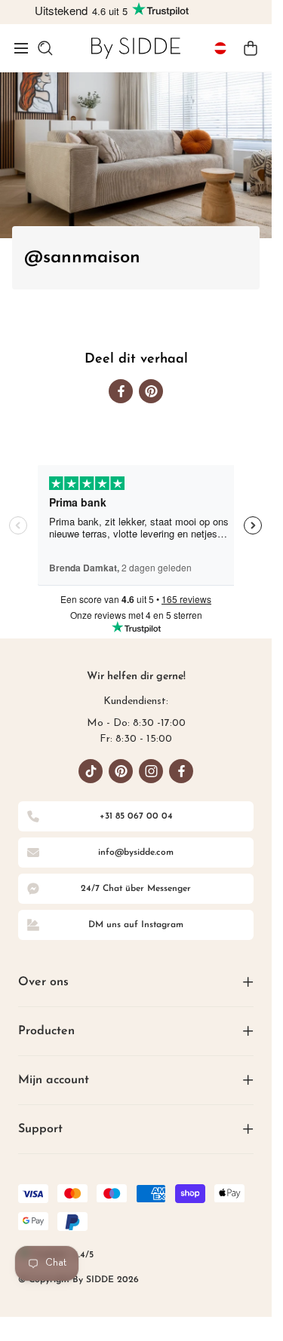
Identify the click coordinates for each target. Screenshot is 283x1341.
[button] (21, 48)
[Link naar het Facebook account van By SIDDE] (181, 771)
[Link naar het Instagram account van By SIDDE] (151, 771)
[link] (135, 48)
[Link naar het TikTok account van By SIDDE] (90, 771)
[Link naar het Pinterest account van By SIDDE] (121, 771)
